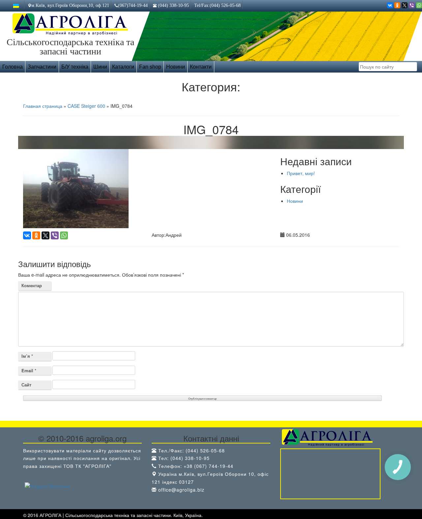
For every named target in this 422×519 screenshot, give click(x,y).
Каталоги (123, 67)
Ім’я (27, 356)
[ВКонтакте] (390, 5)
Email (28, 370)
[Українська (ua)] (16, 5)
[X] (404, 5)
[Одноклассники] (397, 5)
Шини (100, 67)
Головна (12, 67)
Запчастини (42, 67)
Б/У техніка (74, 67)
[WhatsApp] (419, 5)
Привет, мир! (301, 173)
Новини (175, 67)
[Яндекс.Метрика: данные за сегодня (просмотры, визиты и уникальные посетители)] (47, 486)
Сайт (26, 385)
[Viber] (412, 5)
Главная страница (42, 106)
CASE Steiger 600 (86, 106)
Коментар (31, 285)
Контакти (201, 67)
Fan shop (150, 67)
